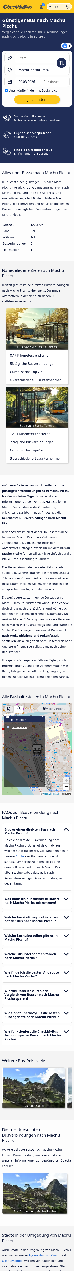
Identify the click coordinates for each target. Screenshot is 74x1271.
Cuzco (55, 1255)
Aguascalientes (39, 1255)
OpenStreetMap (51, 793)
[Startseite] (19, 7)
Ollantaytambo (12, 1261)
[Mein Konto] (41, 6)
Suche (20, 856)
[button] (66, 780)
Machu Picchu (55, 709)
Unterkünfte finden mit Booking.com (34, 90)
